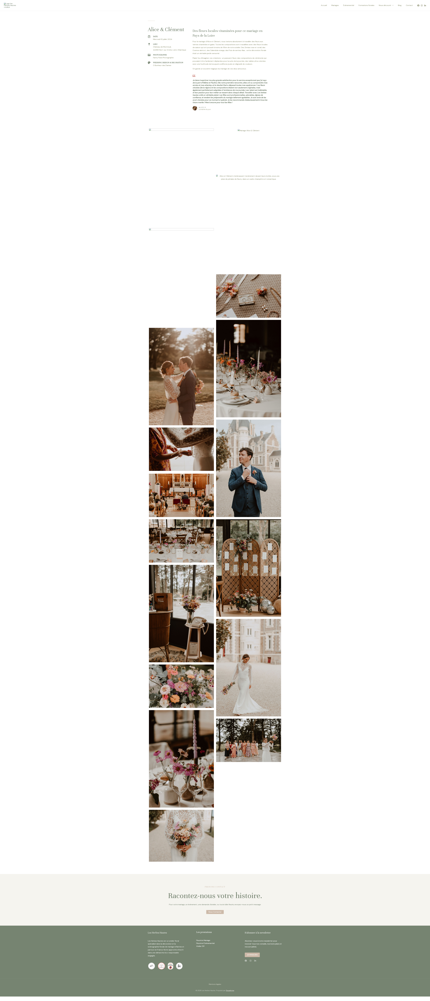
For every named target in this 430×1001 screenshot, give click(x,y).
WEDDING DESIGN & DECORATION (168, 62)
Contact (409, 5)
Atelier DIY (200, 946)
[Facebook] (418, 5)
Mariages (335, 5)
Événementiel (348, 5)
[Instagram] (422, 5)
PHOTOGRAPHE (160, 55)
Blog (399, 5)
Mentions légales (215, 984)
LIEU (155, 44)
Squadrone (230, 990)
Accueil (324, 5)
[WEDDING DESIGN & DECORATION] (149, 62)
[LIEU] (149, 44)
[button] (392, 5)
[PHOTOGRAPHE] (149, 55)
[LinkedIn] (255, 961)
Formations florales (366, 5)
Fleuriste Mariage (203, 940)
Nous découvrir (385, 5)
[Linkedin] (425, 5)
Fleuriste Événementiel (205, 943)
